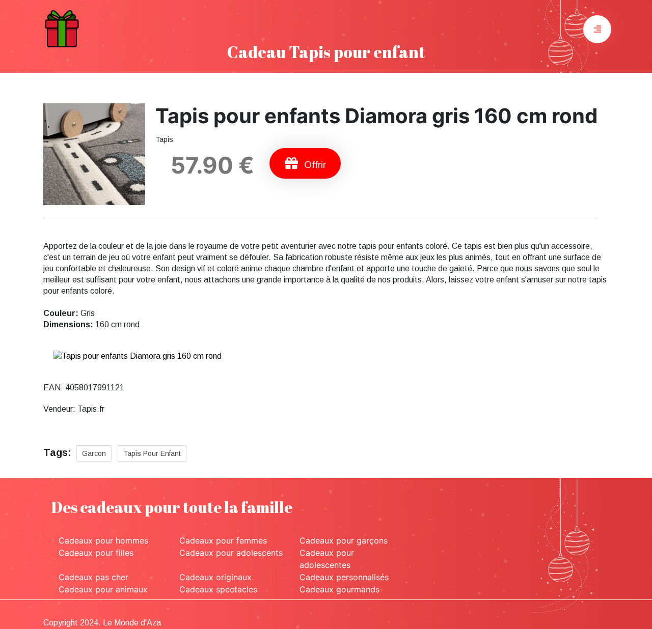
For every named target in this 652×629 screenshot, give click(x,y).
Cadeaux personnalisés (344, 577)
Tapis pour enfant (152, 453)
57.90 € (212, 165)
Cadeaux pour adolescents (231, 553)
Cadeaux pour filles (96, 553)
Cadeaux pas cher (93, 577)
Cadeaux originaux (215, 577)
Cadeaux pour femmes (223, 540)
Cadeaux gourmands (339, 589)
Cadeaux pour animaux (103, 589)
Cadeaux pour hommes (103, 540)
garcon (94, 453)
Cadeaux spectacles (218, 589)
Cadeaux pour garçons (344, 540)
